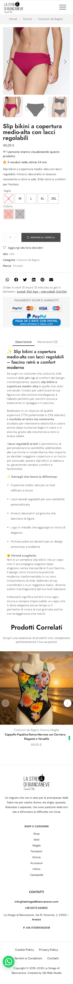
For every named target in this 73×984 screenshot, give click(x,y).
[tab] (23, 342)
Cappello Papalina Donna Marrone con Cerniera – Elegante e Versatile (36, 736)
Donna (27, 19)
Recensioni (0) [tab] (48, 342)
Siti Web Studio (52, 973)
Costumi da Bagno (50, 19)
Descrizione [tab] (23, 342)
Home (13, 19)
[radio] (8, 199)
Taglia (7, 191)
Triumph (18, 266)
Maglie (54, 730)
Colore (7, 206)
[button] (64, 7)
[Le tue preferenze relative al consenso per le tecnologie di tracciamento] (69, 738)
